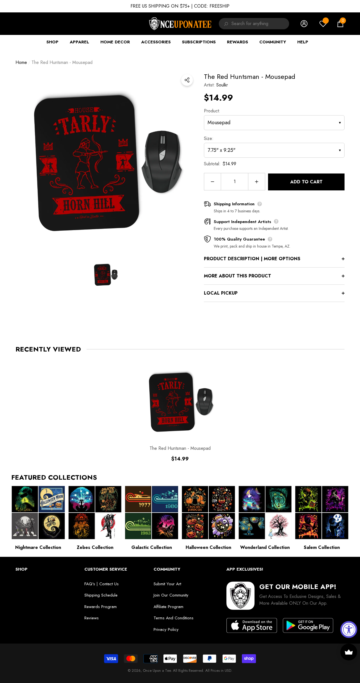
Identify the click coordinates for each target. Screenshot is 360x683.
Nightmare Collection (38, 547)
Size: (208, 138)
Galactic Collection (151, 547)
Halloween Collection (208, 547)
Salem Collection (322, 547)
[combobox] (260, 23)
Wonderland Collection (265, 547)
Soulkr (222, 85)
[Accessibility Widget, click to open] (348, 629)
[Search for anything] (225, 23)
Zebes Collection (95, 547)
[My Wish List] (323, 23)
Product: (212, 111)
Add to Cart (306, 182)
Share (187, 80)
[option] (105, 162)
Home (21, 62)
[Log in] (304, 23)
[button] (340, 23)
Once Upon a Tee (157, 670)
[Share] (187, 80)
